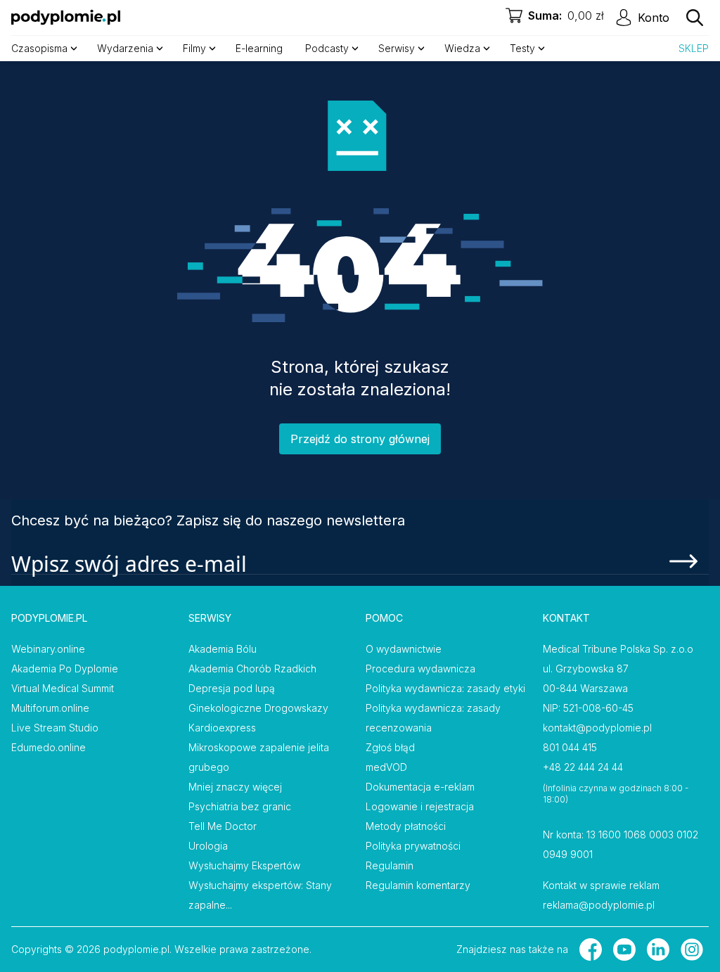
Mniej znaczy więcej (235, 787)
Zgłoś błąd (390, 747)
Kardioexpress (222, 728)
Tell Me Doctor (222, 826)
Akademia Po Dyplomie (64, 668)
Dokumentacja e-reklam (420, 787)
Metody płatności (406, 826)
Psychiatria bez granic (239, 806)
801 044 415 (570, 747)
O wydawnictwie (404, 649)
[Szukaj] (695, 18)
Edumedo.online (48, 747)
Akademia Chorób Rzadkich (252, 668)
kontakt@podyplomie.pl (597, 728)
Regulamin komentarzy (418, 885)
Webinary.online (48, 649)
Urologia (208, 846)
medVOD (386, 767)
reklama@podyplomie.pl (599, 905)
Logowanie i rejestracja (420, 806)
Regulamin (389, 865)
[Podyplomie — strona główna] (65, 17)
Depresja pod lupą (231, 688)
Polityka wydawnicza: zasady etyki (445, 688)
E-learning (259, 48)
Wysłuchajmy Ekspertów (244, 865)
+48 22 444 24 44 (583, 767)
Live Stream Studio (54, 728)
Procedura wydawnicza (420, 668)
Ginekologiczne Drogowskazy (258, 708)
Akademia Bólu (222, 649)
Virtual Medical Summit (62, 688)
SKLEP (694, 48)
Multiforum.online (50, 708)
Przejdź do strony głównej (360, 439)
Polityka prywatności (413, 846)
